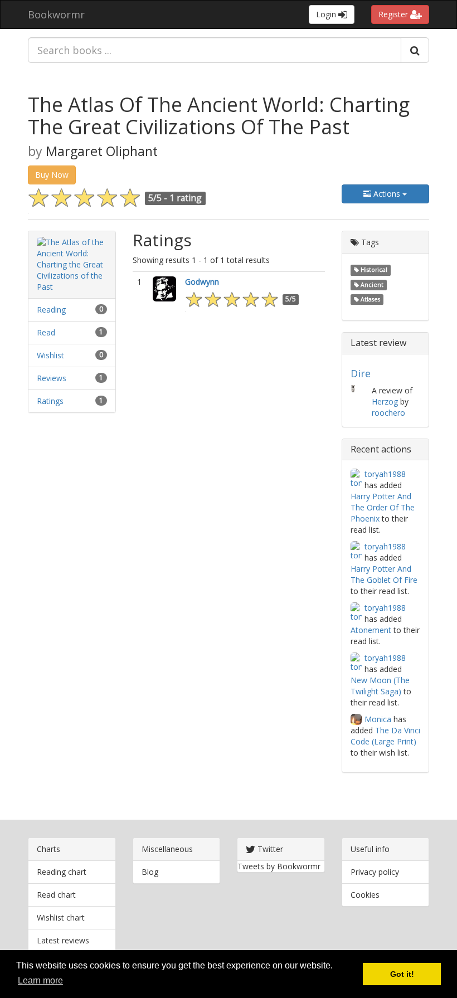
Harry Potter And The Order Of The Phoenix (383, 507)
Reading (51, 309)
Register (394, 14)
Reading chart (61, 871)
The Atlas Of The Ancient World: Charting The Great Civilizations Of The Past (219, 115)
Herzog (385, 401)
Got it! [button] (402, 974)
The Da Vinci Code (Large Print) (385, 736)
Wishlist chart (61, 917)
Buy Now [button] (52, 174)
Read (46, 332)
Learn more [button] (40, 980)
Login (327, 14)
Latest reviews (63, 940)
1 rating (185, 198)
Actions (386, 193)
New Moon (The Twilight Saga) (380, 686)
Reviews (51, 378)
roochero (388, 412)
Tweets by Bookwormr (278, 866)
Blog (150, 871)
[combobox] (214, 50)
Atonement (371, 630)
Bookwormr (56, 14)
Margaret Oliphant (102, 151)
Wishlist (50, 355)
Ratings (50, 401)
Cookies (365, 894)
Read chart (56, 894)
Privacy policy (375, 871)
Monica (377, 719)
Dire (361, 373)
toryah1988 (385, 474)
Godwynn (202, 281)
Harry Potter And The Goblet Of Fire (384, 574)
